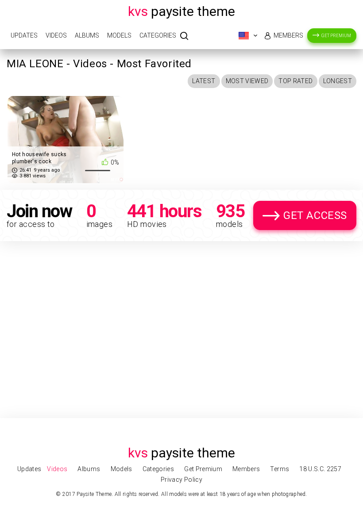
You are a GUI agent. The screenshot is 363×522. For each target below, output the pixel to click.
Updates (24, 35)
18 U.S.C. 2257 (320, 468)
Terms (279, 468)
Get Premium (336, 35)
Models (119, 35)
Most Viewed (247, 80)
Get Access (315, 215)
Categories (157, 35)
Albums (87, 35)
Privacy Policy (181, 479)
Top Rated (295, 80)
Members (288, 35)
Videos (56, 35)
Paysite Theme (181, 11)
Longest (337, 80)
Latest (203, 80)
